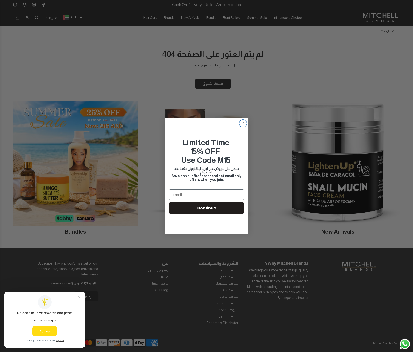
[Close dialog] (243, 123)
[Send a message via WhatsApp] (405, 344)
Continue (206, 208)
